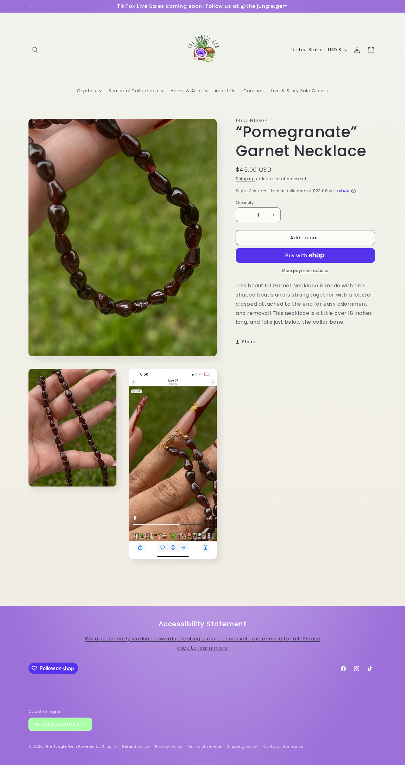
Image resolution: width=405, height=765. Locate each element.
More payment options (305, 270)
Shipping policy (242, 746)
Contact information (283, 746)
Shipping (245, 178)
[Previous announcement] (31, 6)
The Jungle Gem (61, 746)
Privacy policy (168, 746)
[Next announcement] (374, 6)
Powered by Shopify (97, 746)
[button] (35, 50)
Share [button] (249, 342)
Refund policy (135, 746)
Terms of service (204, 746)
